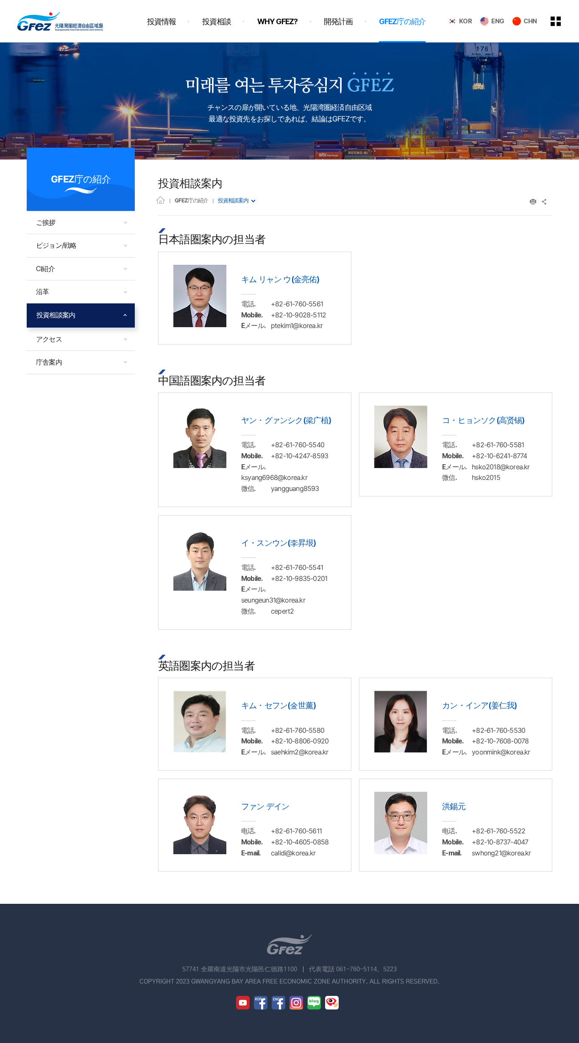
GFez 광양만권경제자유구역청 (60, 21)
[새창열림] (243, 1002)
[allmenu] (561, 21)
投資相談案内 (233, 200)
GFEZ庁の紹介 (191, 200)
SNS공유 (544, 202)
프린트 (533, 202)
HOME (160, 200)
